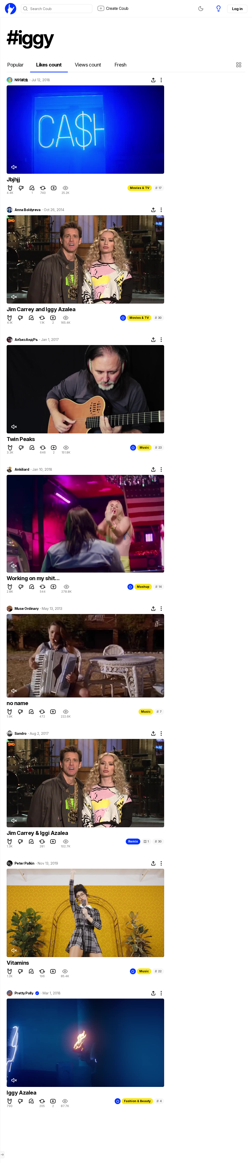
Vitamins (18, 963)
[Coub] (10, 8)
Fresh (120, 65)
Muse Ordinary (27, 608)
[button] (239, 64)
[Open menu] (2, 1154)
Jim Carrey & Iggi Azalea (37, 833)
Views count (88, 65)
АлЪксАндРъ (26, 339)
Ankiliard (22, 469)
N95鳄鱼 (21, 80)
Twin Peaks (21, 439)
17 (158, 188)
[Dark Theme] (201, 9)
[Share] (153, 80)
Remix (133, 841)
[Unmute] (13, 167)
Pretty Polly (24, 993)
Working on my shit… (33, 578)
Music (144, 447)
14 (158, 587)
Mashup (143, 586)
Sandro (21, 733)
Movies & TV (139, 188)
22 (158, 971)
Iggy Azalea (21, 1092)
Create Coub (117, 8)
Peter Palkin (24, 863)
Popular (15, 65)
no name (17, 703)
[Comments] (32, 188)
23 (158, 447)
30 (158, 318)
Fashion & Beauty (137, 1101)
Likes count (49, 65)
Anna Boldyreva (27, 210)
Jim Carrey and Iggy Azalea (41, 309)
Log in (237, 8)
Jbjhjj (13, 179)
